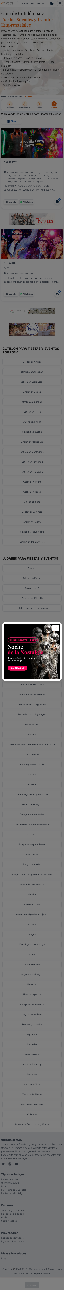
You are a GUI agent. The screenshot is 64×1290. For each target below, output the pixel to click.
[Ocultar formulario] (55, 628)
